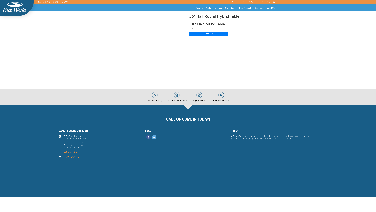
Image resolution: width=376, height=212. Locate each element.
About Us (270, 8)
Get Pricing (209, 34)
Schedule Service (221, 100)
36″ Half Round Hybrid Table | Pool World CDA (14, 7)
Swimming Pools (203, 8)
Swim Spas (230, 8)
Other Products (245, 8)
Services (259, 8)
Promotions (236, 2)
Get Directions (70, 152)
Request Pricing (248, 2)
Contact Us (260, 2)
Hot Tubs (218, 8)
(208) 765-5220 (61, 2)
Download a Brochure (177, 100)
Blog (268, 2)
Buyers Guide (199, 100)
